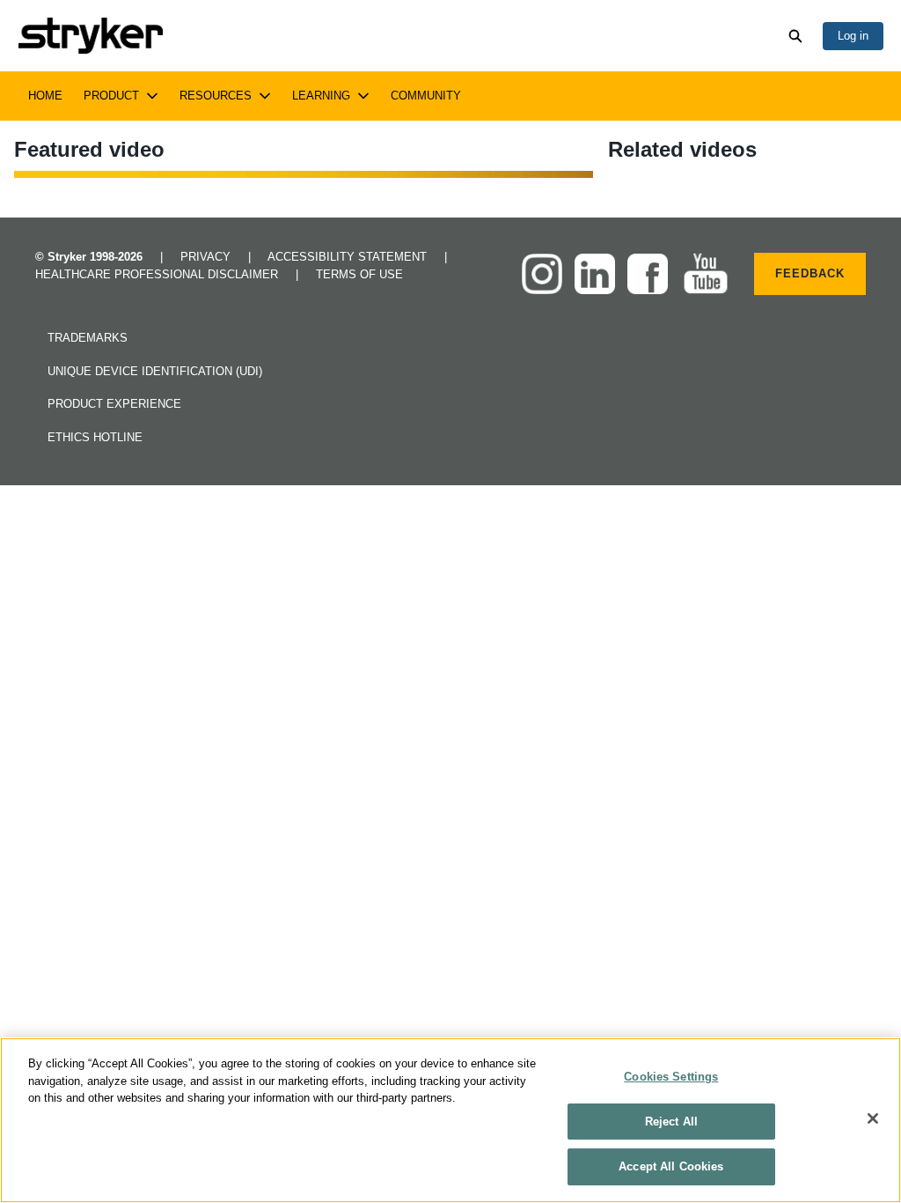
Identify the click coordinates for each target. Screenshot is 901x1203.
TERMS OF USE (359, 274)
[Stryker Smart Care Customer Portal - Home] (90, 36)
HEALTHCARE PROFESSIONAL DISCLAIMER (158, 274)
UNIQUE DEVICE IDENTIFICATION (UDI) (155, 371)
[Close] (872, 1118)
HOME (45, 95)
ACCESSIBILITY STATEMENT (348, 256)
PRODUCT (111, 95)
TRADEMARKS (88, 337)
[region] (450, 1120)
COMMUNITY (426, 95)
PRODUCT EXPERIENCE (114, 403)
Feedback (810, 273)
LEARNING (321, 95)
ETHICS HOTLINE (95, 437)
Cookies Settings (671, 1076)
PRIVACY (207, 256)
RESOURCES (215, 95)
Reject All (671, 1121)
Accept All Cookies (671, 1166)
